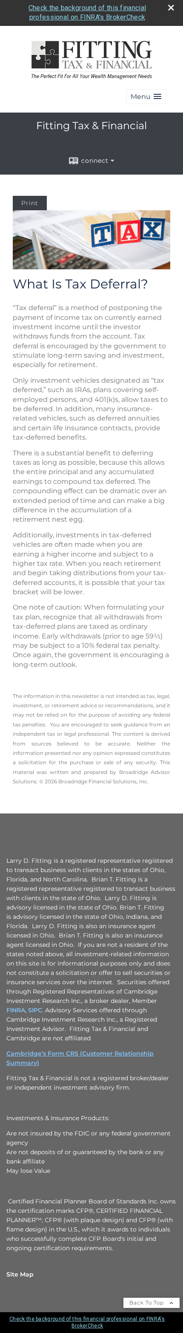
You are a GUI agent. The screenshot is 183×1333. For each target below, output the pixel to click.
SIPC (35, 1010)
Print (29, 203)
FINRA (15, 1010)
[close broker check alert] (171, 7)
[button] (146, 96)
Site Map (20, 1274)
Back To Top (147, 1302)
